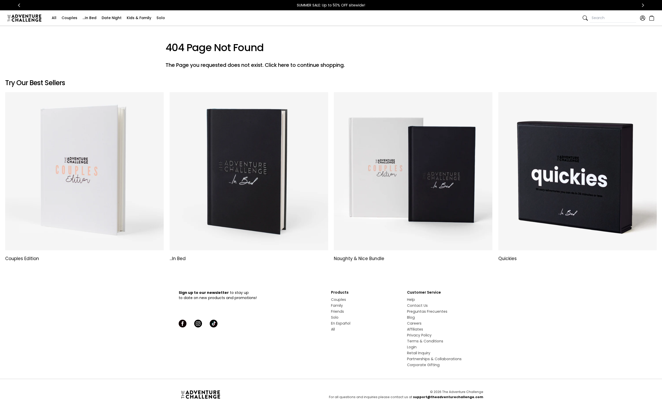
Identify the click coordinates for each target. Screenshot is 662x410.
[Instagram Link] (198, 323)
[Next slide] (642, 5)
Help (411, 299)
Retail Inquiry (418, 353)
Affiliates (415, 329)
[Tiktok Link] (213, 323)
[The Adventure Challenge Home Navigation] (229, 394)
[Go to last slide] (19, 5)
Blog (411, 317)
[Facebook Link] (182, 323)
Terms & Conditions (425, 341)
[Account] (642, 18)
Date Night (112, 17)
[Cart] (651, 18)
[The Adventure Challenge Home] (26, 18)
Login (412, 347)
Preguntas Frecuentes (427, 311)
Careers (414, 323)
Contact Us (417, 305)
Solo (160, 17)
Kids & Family (139, 17)
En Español (340, 323)
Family (337, 305)
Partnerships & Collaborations (434, 359)
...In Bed (89, 17)
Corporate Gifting (423, 365)
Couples (69, 17)
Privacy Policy (419, 335)
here (283, 65)
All (54, 17)
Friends (337, 311)
